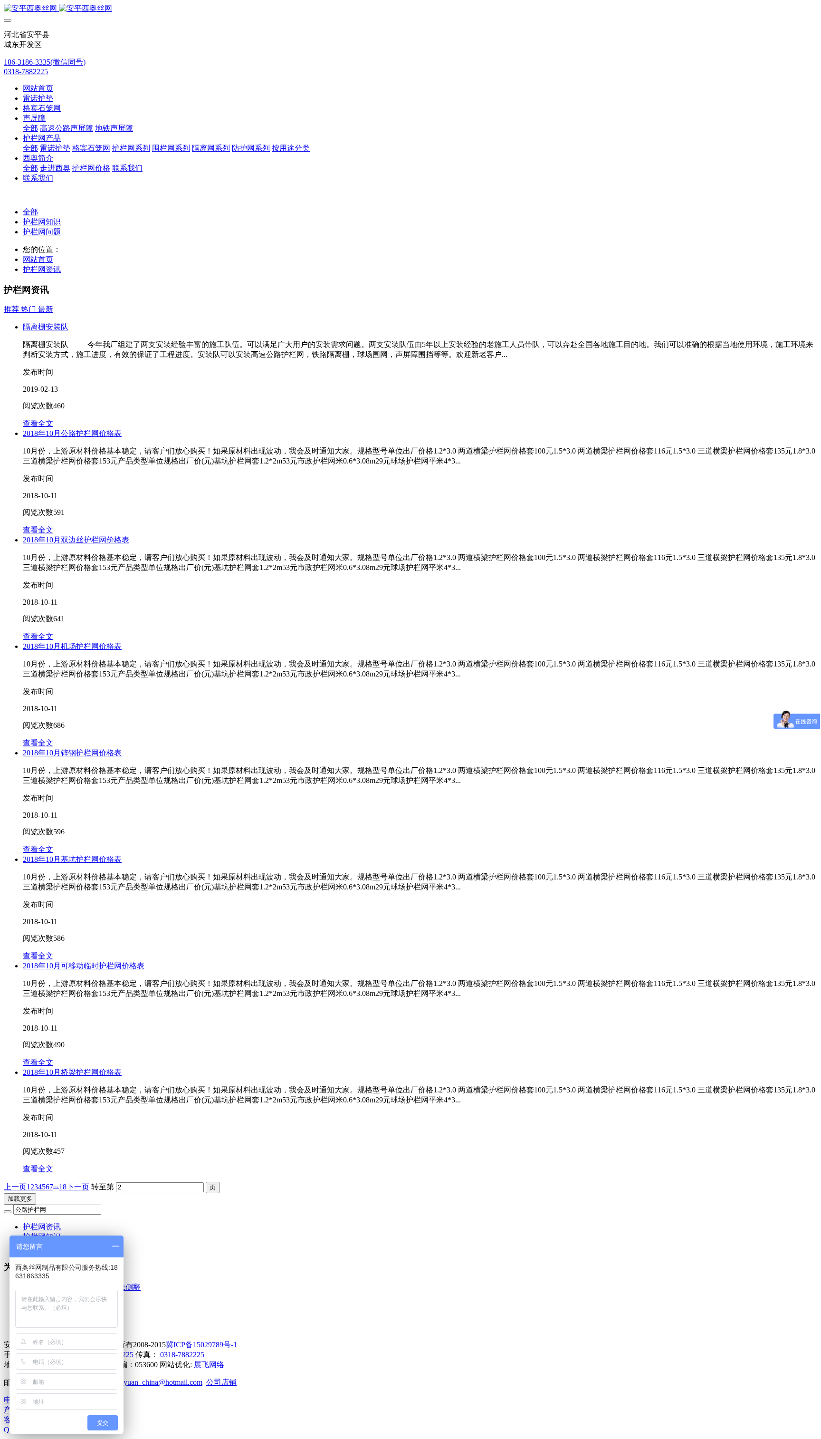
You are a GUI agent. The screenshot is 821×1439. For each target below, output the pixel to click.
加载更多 (20, 1198)
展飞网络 (209, 1365)
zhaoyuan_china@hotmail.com (155, 1382)
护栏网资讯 (42, 269)
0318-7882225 (26, 72)
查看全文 (38, 423)
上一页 (15, 1187)
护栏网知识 (42, 222)
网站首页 (38, 88)
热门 (29, 309)
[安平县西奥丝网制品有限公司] (410, 9)
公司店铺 (221, 1382)
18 (63, 1187)
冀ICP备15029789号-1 (201, 1345)
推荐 (12, 309)
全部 (30, 128)
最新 (45, 309)
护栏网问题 (42, 232)
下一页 (78, 1187)
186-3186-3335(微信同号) (45, 62)
